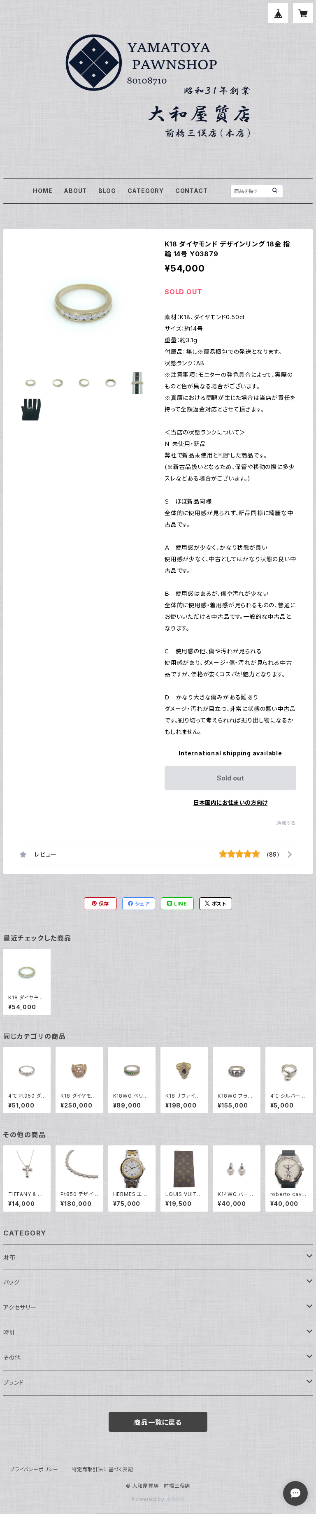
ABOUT (75, 190)
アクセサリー (20, 1307)
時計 (9, 1332)
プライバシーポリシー (34, 1469)
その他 (12, 1357)
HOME (42, 190)
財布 (9, 1257)
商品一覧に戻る (158, 1422)
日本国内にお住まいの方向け (230, 802)
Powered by (149, 1499)
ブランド (13, 1382)
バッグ (11, 1282)
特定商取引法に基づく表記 (102, 1469)
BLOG (107, 190)
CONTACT (191, 190)
